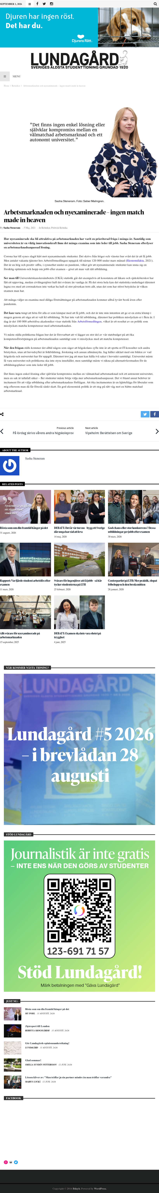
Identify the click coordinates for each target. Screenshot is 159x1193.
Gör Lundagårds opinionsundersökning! (47, 1043)
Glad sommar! (33, 1060)
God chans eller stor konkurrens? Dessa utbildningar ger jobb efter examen (132, 530)
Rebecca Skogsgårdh (37, 1030)
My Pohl (30, 1013)
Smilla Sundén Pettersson (41, 1064)
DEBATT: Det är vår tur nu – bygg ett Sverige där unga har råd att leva (79, 530)
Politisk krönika (59, 227)
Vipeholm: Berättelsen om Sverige (108, 431)
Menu (17, 76)
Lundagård (32, 1047)
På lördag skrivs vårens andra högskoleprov (43, 431)
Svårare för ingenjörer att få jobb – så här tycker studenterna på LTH (78, 582)
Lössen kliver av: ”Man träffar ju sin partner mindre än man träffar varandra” (68, 1077)
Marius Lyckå (33, 1081)
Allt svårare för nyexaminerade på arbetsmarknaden (20, 635)
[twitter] (145, 414)
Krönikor (16, 85)
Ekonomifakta (135, 260)
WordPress (100, 1188)
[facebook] (154, 414)
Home (6, 85)
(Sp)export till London (37, 1026)
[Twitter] (44, 4)
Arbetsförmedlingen (89, 321)
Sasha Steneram (11, 227)
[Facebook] (37, 4)
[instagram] (51, 4)
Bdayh (76, 1188)
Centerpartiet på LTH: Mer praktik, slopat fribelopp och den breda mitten (132, 582)
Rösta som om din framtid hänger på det (24, 528)
